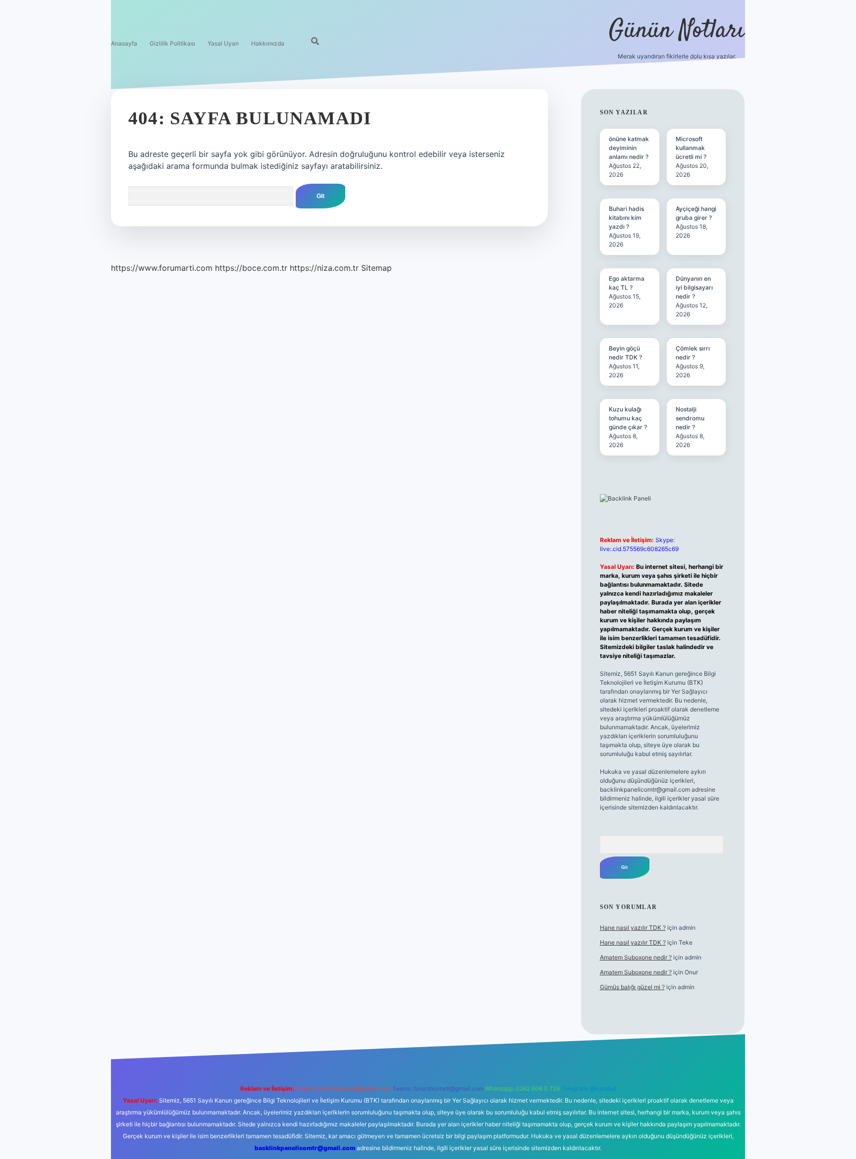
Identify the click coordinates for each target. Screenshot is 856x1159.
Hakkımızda (267, 43)
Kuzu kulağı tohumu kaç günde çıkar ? (628, 418)
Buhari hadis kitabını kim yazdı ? (626, 217)
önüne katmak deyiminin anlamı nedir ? (629, 147)
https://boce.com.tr (251, 268)
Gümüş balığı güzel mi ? (632, 987)
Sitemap (376, 268)
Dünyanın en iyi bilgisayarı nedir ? (694, 287)
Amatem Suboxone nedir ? (636, 957)
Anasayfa (124, 43)
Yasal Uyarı (223, 43)
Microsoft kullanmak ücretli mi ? (691, 147)
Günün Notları (677, 31)
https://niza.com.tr (324, 268)
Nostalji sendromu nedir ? (690, 418)
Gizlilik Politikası (172, 43)
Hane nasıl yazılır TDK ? (633, 927)
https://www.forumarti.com (162, 268)
